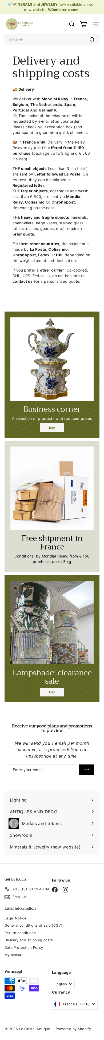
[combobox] (52, 39)
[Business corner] (52, 359)
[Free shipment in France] (52, 488)
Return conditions (20, 933)
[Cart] (83, 24)
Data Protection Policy (24, 947)
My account (15, 955)
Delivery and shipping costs (29, 940)
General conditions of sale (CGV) (33, 925)
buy (52, 428)
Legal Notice (15, 918)
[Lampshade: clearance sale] (52, 622)
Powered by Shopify (73, 1029)
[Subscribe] (86, 769)
